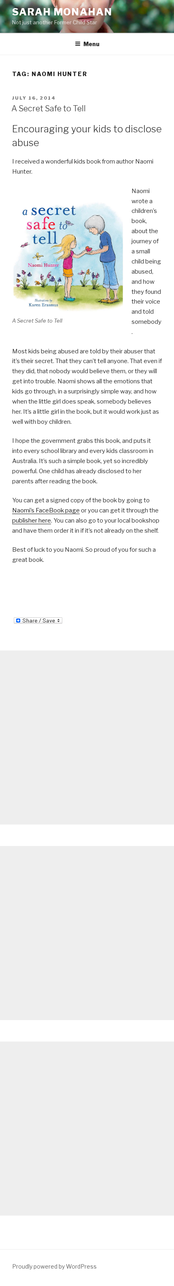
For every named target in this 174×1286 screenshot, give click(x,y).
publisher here (31, 520)
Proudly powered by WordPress (54, 1266)
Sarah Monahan (62, 12)
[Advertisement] (87, 737)
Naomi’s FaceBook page (46, 510)
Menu (91, 43)
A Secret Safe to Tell (48, 108)
